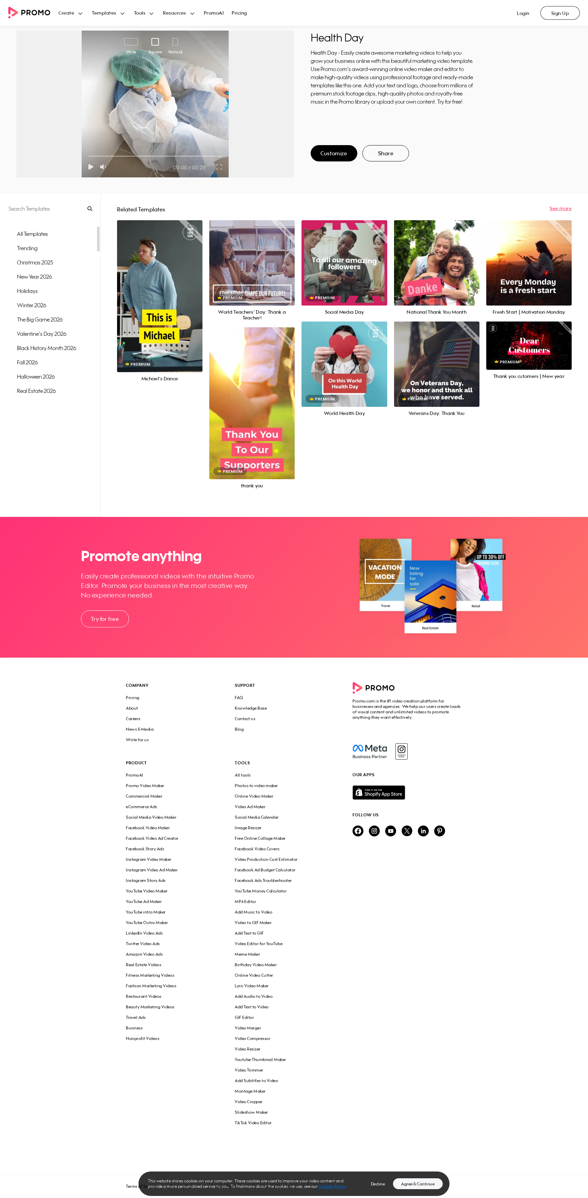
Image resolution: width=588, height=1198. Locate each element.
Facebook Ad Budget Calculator (265, 869)
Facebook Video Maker (148, 827)
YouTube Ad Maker (144, 901)
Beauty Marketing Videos (150, 1006)
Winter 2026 (31, 305)
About (132, 708)
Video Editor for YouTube (258, 943)
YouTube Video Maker (147, 890)
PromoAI (214, 13)
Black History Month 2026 (46, 348)
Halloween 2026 (36, 376)
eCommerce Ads (141, 806)
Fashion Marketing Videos (151, 985)
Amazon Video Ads (144, 954)
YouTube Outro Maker (147, 922)
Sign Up (560, 13)
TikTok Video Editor (253, 1122)
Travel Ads (136, 1017)
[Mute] (104, 167)
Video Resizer (248, 1049)
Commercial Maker (144, 796)
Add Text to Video (252, 1006)
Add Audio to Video (254, 996)
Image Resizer (248, 827)
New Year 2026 (34, 276)
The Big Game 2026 (40, 319)
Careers (133, 718)
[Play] (90, 167)
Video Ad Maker (250, 806)
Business (134, 1027)
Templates (104, 13)
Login (523, 13)
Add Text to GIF (249, 933)
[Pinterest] (439, 831)
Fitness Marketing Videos (150, 975)
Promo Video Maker (145, 785)
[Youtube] (390, 831)
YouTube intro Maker (146, 912)
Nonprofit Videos (142, 1038)
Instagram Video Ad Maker (152, 869)
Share (386, 153)
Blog (239, 729)
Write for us (137, 739)
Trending (27, 248)
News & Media (139, 729)
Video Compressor (252, 1038)
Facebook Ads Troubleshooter (263, 880)
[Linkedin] (423, 831)
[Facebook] (370, 751)
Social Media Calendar (257, 817)
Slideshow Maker (251, 1112)
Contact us (245, 718)
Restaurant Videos (144, 996)
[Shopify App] (407, 792)
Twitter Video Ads (143, 943)
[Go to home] (33, 13)
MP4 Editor (245, 901)
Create (66, 13)
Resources (174, 13)
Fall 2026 (27, 362)
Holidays (27, 291)
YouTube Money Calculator (261, 890)
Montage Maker (250, 1091)
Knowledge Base (251, 708)
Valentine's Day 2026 (41, 333)
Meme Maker (247, 954)
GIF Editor (244, 1017)
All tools (243, 775)
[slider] (88, 156)
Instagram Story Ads (146, 880)
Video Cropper (249, 1101)
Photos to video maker (256, 785)
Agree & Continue (418, 1183)
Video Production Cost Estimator (266, 859)
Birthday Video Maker (256, 964)
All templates (32, 233)
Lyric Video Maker (252, 985)
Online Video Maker (254, 796)
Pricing (239, 13)
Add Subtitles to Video (256, 1080)
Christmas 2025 (35, 262)
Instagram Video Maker (149, 859)
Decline (378, 1183)
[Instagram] (401, 751)
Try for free (105, 618)
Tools (140, 13)
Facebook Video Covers (257, 848)
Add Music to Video (253, 912)
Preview (160, 289)
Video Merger (248, 1027)
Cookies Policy (332, 1186)
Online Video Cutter (254, 975)
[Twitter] (407, 831)
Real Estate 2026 (36, 390)
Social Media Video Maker (151, 817)
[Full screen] (219, 167)
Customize (334, 153)
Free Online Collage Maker (260, 838)
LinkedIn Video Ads (144, 933)
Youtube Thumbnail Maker (260, 1059)
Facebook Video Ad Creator (152, 838)
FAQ (239, 697)
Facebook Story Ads (145, 848)
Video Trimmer (249, 1070)
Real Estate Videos (143, 964)
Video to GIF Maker (253, 922)
